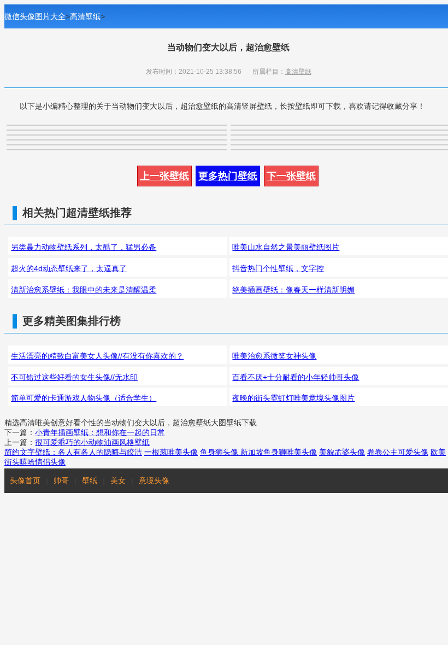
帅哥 (61, 480)
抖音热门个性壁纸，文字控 (278, 268)
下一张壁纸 (291, 176)
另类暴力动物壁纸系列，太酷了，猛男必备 (83, 247)
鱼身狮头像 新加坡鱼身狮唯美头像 (258, 452)
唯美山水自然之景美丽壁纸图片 (285, 247)
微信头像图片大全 (35, 16)
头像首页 (25, 480)
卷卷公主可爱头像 (397, 452)
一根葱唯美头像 (171, 452)
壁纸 (89, 480)
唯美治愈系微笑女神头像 (274, 355)
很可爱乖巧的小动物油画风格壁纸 (92, 442)
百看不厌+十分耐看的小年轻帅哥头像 (295, 377)
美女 (118, 480)
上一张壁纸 (164, 176)
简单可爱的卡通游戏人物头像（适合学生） (83, 398)
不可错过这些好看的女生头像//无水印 (74, 377)
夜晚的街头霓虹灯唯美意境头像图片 (293, 398)
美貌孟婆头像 (342, 452)
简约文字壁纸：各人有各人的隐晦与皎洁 (73, 452)
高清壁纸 (85, 16)
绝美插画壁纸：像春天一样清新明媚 (293, 289)
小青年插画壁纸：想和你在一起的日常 (100, 432)
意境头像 (154, 480)
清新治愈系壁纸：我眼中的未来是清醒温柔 (83, 289)
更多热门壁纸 (227, 176)
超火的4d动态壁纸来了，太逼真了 (69, 268)
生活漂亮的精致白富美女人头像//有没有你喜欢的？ (97, 355)
